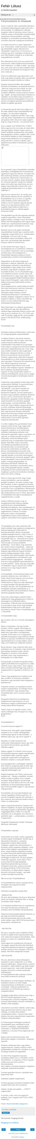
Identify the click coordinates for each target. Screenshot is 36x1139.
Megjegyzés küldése (10, 1123)
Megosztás (6, 1112)
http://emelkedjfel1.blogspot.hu (17, 1104)
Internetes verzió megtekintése (18, 1133)
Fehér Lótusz (11, 6)
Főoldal (18, 1129)
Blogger (21, 1137)
